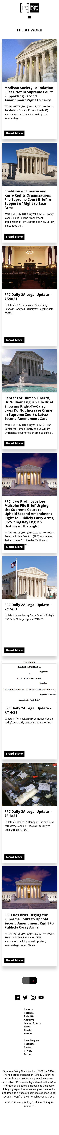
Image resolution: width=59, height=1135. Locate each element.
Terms (27, 1054)
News (27, 1026)
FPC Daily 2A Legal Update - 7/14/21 (27, 710)
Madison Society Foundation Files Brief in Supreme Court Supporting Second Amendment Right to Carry (28, 93)
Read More (14, 133)
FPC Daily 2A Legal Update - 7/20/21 (27, 296)
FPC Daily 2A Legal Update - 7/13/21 (27, 813)
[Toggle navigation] (29, 17)
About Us (29, 1019)
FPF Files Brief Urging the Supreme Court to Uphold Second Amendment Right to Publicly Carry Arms (29, 921)
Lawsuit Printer (32, 1023)
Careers (28, 1009)
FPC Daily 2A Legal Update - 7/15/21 (27, 606)
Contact (28, 1047)
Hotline (28, 1033)
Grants (27, 1030)
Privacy (28, 1050)
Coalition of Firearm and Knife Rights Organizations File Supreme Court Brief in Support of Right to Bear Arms (27, 199)
